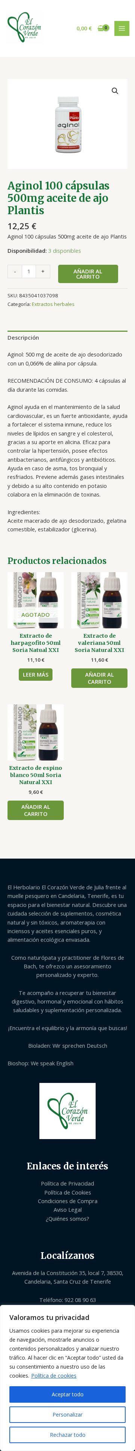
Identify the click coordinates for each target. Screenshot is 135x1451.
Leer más (35, 674)
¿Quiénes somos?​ (67, 1218)
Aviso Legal (68, 1209)
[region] (67, 1378)
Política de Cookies (67, 1192)
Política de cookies (53, 1375)
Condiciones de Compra (68, 1201)
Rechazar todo (68, 1434)
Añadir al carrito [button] (99, 678)
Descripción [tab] (23, 337)
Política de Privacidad (67, 1183)
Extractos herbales (53, 304)
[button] (115, 91)
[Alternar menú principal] (121, 28)
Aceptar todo (68, 1394)
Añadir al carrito (88, 273)
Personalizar (67, 1414)
